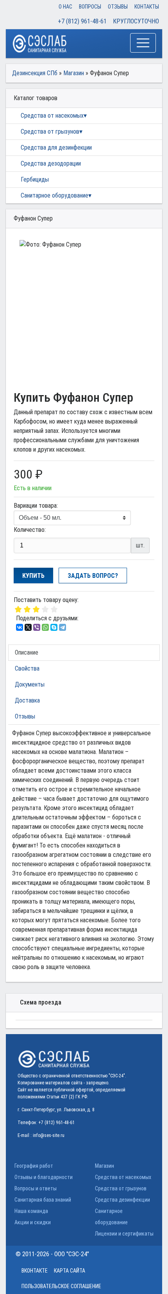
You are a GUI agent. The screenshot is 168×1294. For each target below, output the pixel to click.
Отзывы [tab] (25, 716)
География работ (33, 1166)
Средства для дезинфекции (56, 147)
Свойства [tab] (27, 668)
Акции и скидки (32, 1222)
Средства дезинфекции (122, 1200)
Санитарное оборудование (54, 195)
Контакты (146, 7)
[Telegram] (62, 627)
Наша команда (31, 1211)
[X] (28, 627)
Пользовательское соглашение (61, 1286)
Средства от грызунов (50, 131)
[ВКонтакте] (19, 627)
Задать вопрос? (93, 575)
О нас (65, 7)
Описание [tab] (26, 652)
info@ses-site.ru (48, 1135)
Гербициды (35, 179)
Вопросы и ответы (35, 1188)
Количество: (30, 529)
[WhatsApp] (45, 627)
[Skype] (53, 627)
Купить (33, 575)
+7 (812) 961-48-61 (82, 21)
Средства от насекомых (52, 115)
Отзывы (118, 7)
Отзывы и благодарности (43, 1177)
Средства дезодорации (51, 163)
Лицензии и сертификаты (124, 1233)
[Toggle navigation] (143, 43)
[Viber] (36, 627)
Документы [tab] (30, 684)
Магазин (104, 1166)
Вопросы (90, 7)
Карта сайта (69, 1271)
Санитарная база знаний (42, 1200)
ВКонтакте (34, 1271)
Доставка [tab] (27, 700)
